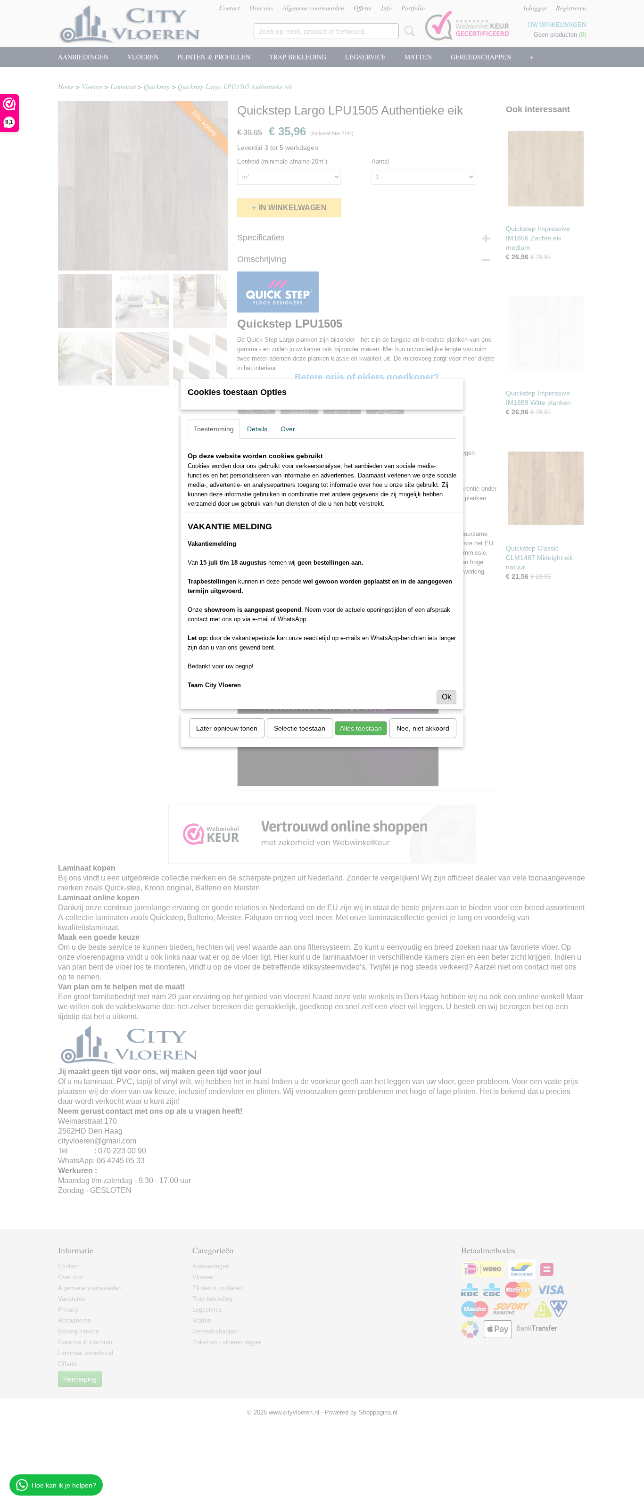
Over (288, 429)
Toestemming (214, 429)
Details (257, 429)
